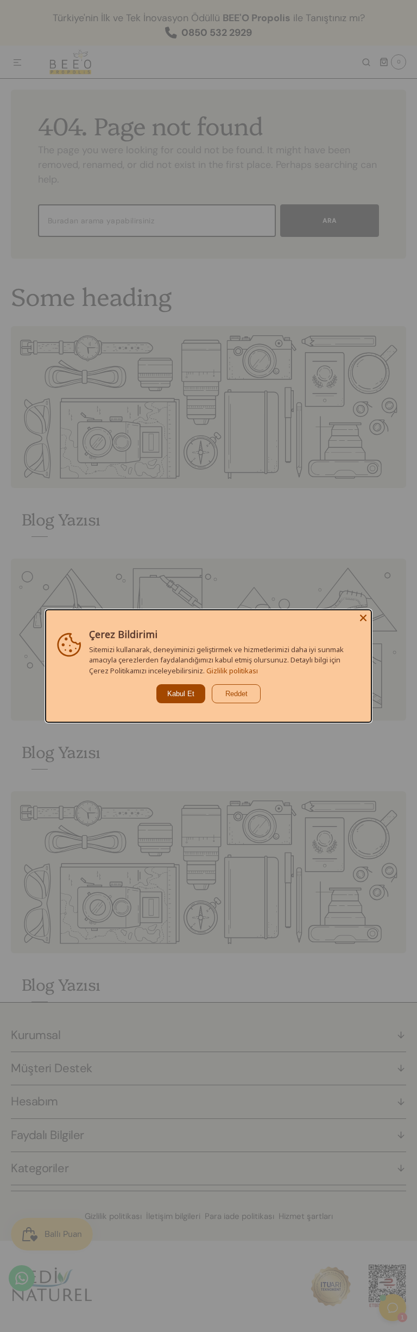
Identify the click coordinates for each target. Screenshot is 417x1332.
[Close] (363, 617)
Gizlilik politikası (232, 671)
